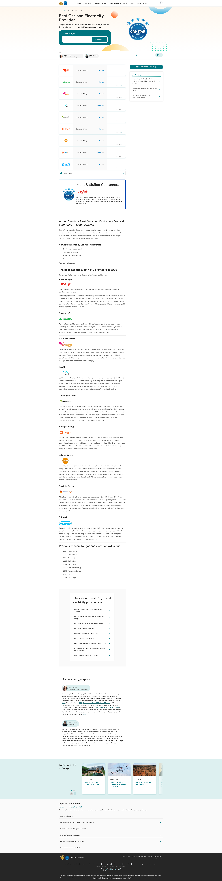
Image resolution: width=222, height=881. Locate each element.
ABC (80, 703)
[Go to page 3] (74, 790)
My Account (73, 857)
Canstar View (80, 857)
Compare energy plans (145, 67)
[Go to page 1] (71, 790)
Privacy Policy (68, 864)
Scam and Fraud (127, 864)
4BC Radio (106, 703)
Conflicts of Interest (117, 864)
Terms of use (76, 864)
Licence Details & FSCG (85, 864)
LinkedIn (85, 714)
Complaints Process (120, 866)
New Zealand (111, 866)
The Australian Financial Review (93, 703)
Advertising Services (101, 866)
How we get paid (97, 864)
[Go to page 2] (73, 790)
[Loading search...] (161, 3)
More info (118, 74)
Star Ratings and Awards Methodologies (146, 864)
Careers (134, 864)
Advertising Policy (106, 864)
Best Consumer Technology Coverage (107, 707)
